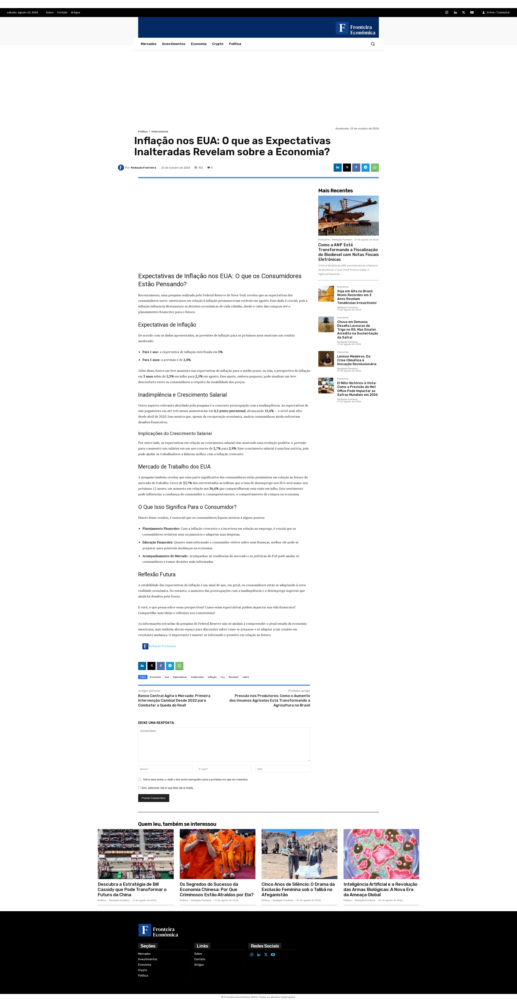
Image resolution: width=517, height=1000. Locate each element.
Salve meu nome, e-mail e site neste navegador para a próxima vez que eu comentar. (195, 779)
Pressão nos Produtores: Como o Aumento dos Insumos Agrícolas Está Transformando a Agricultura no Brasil (269, 701)
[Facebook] (356, 168)
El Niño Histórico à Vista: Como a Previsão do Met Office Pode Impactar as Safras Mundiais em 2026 (357, 389)
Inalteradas (197, 676)
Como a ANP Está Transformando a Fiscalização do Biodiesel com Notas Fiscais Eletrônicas (348, 252)
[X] (463, 12)
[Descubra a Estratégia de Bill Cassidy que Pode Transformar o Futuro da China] (136, 854)
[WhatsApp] (375, 168)
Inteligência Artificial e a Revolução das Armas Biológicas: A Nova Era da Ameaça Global (380, 890)
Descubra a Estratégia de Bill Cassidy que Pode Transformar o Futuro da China (132, 890)
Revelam (234, 676)
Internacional (159, 131)
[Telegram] (365, 168)
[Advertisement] (258, 95)
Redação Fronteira (162, 646)
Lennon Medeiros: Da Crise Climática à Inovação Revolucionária (356, 360)
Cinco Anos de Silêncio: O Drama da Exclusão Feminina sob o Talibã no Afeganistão (298, 890)
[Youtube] (472, 12)
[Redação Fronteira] (121, 168)
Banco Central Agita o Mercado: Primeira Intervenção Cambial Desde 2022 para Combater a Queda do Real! (174, 701)
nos (223, 676)
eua (167, 676)
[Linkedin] (455, 12)
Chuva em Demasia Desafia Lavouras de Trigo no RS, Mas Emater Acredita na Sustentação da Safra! (357, 329)
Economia (155, 676)
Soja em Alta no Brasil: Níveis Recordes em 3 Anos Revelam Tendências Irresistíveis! (356, 297)
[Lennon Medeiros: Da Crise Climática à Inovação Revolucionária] (326, 359)
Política (142, 131)
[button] (373, 44)
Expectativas (180, 676)
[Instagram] (447, 12)
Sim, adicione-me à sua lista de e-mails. (167, 787)
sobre (246, 676)
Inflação (212, 676)
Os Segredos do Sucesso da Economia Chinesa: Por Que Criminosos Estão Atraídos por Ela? (217, 890)
